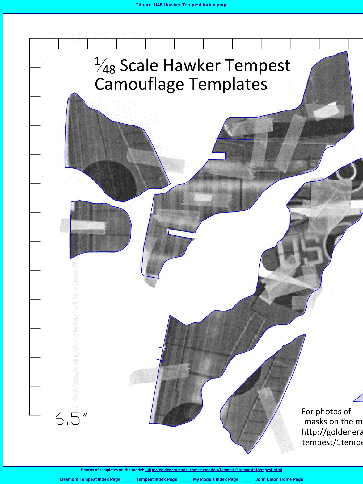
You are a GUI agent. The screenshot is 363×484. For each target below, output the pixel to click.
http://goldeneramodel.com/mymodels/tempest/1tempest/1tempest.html (213, 470)
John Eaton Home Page (279, 479)
